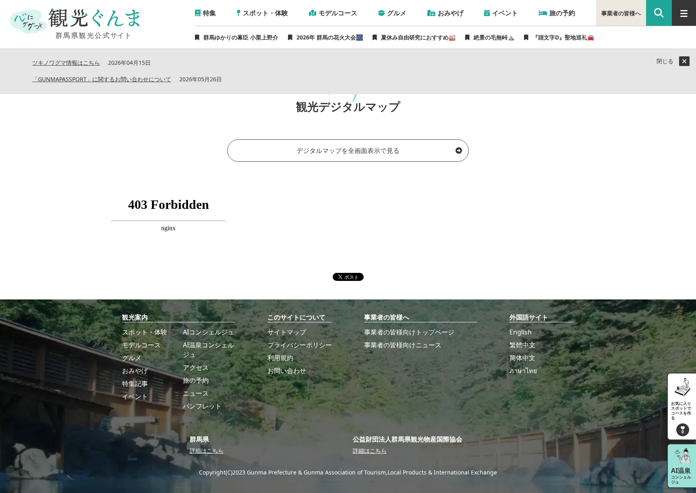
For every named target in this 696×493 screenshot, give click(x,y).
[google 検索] (659, 13)
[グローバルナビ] (684, 13)
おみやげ (135, 370)
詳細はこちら (207, 450)
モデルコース (141, 344)
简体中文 (522, 357)
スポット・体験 (144, 332)
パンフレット (202, 406)
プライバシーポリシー (299, 344)
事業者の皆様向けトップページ (409, 332)
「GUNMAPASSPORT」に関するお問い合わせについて (101, 79)
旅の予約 (196, 380)
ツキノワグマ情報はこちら (66, 63)
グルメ (131, 357)
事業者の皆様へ (621, 13)
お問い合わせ (286, 370)
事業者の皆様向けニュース (402, 344)
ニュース (196, 393)
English (521, 332)
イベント (135, 396)
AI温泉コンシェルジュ (208, 349)
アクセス (196, 367)
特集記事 (135, 383)
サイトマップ (286, 332)
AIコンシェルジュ (208, 332)
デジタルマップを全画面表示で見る (348, 150)
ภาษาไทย (523, 370)
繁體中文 (522, 344)
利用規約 (280, 357)
